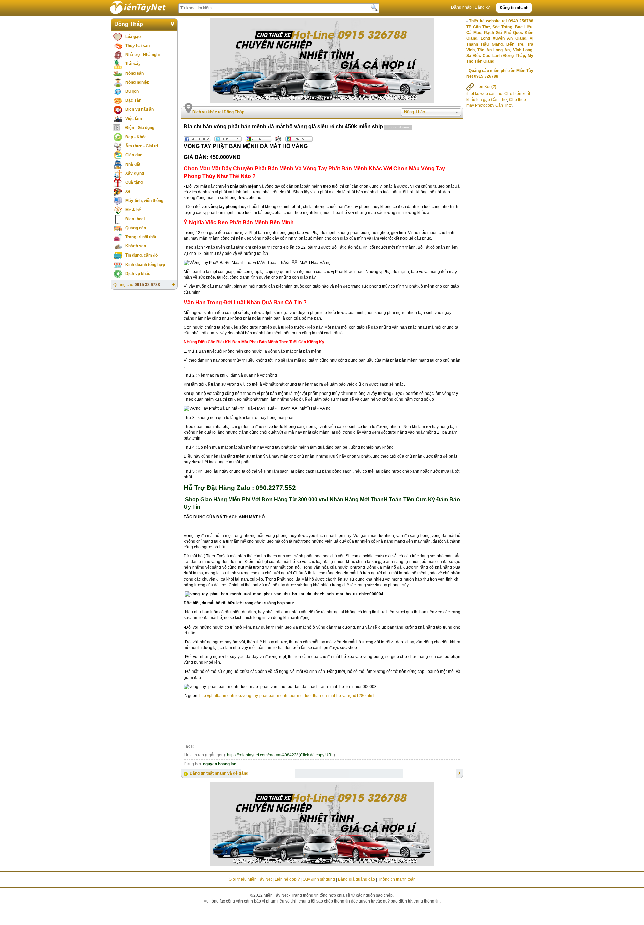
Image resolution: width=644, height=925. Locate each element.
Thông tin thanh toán (397, 879)
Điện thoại (135, 219)
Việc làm (133, 118)
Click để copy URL (317, 755)
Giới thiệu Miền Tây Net (250, 879)
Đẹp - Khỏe (136, 137)
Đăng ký (482, 7)
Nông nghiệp (137, 82)
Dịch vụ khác (137, 273)
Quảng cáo (135, 228)
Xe (127, 191)
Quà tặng (134, 182)
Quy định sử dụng (319, 879)
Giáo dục (133, 155)
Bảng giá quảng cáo (356, 879)
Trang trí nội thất (140, 237)
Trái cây (133, 63)
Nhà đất (132, 164)
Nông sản (134, 73)
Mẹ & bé (133, 209)
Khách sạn (135, 246)
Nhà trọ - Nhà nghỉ (142, 54)
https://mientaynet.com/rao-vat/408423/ (262, 755)
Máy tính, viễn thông (144, 200)
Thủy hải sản (137, 45)
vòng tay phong (222, 206)
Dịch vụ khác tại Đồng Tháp (218, 112)
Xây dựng (134, 173)
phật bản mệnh (244, 186)
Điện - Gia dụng (139, 127)
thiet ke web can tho (484, 93)
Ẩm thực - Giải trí (141, 146)
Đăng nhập (461, 7)
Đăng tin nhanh (514, 7)
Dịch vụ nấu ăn (139, 109)
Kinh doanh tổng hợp (145, 264)
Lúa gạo (133, 36)
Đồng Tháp (128, 24)
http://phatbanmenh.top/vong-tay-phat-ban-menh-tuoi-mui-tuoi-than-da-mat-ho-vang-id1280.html (286, 695)
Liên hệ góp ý (287, 879)
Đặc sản (133, 100)
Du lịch (132, 91)
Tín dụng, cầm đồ (141, 255)
